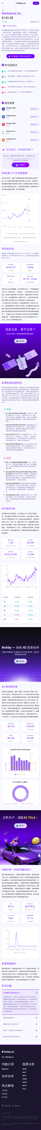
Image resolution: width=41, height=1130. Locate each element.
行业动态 (5, 1097)
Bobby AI (5, 1069)
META (24, 1085)
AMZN (24, 1079)
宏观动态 (5, 1094)
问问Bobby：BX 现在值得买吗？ (21, 56)
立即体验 (22, 341)
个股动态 (5, 1090)
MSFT (24, 1076)
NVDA (24, 1069)
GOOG (24, 1082)
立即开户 (22, 826)
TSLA (24, 1089)
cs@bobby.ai (9, 1057)
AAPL (24, 1072)
